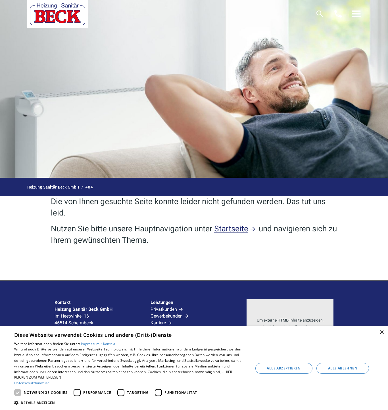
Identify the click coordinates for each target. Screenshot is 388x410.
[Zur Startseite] (57, 14)
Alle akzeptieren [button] (284, 368)
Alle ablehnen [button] (342, 368)
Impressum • (92, 343)
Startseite (231, 228)
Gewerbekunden (167, 316)
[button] (356, 13)
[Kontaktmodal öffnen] (338, 13)
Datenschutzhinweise (32, 383)
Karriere (158, 323)
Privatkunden (164, 309)
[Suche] (319, 13)
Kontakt (109, 343)
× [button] (381, 332)
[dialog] (194, 368)
